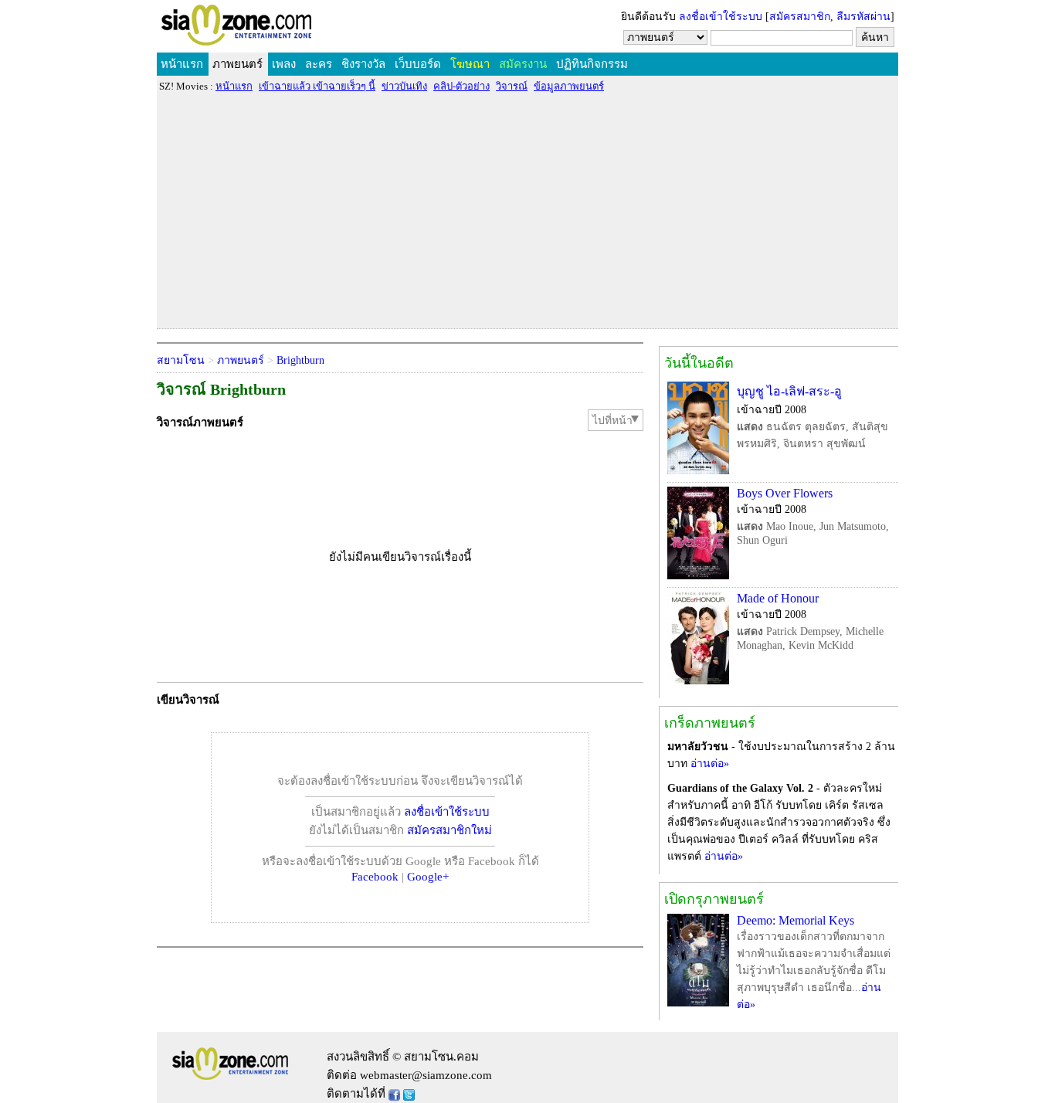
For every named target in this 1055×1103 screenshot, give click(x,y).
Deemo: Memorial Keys (795, 920)
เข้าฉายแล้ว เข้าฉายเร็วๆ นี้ (317, 86)
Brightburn (300, 360)
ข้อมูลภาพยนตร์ (569, 86)
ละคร (318, 64)
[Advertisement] (527, 210)
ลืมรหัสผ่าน (863, 16)
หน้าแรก (182, 64)
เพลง (284, 64)
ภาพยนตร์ (237, 64)
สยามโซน (181, 360)
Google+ (428, 877)
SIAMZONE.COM (270, 28)
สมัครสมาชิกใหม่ (449, 830)
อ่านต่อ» (709, 763)
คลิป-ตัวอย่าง (461, 86)
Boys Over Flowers (785, 493)
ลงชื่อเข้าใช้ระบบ (720, 16)
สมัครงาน (523, 64)
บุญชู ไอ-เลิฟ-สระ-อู (789, 391)
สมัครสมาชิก (799, 16)
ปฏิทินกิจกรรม (592, 64)
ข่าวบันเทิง (404, 86)
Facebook (375, 877)
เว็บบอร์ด (418, 64)
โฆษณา (470, 64)
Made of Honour (778, 598)
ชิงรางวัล (363, 64)
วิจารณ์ (512, 86)
